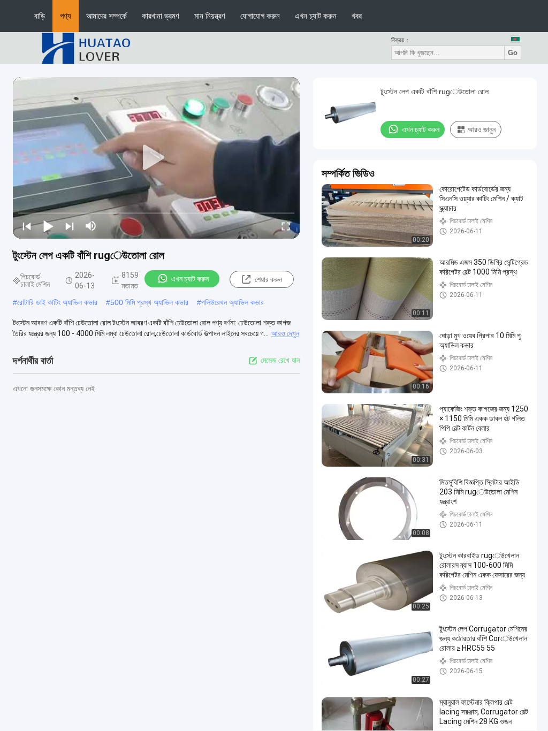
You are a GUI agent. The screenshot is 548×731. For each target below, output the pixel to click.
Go (512, 53)
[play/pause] (48, 226)
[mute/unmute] (91, 226)
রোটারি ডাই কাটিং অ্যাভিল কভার (57, 302)
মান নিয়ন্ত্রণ (209, 15)
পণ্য (65, 15)
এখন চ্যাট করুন (316, 16)
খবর (357, 15)
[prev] (26, 226)
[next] (69, 226)
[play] (156, 157)
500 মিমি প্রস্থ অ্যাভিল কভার (149, 302)
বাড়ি (39, 15)
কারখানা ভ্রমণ (160, 15)
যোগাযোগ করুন (260, 15)
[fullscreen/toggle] (285, 226)
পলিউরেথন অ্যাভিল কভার (232, 302)
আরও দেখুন (285, 333)
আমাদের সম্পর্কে (106, 15)
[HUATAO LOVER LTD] (85, 47)
